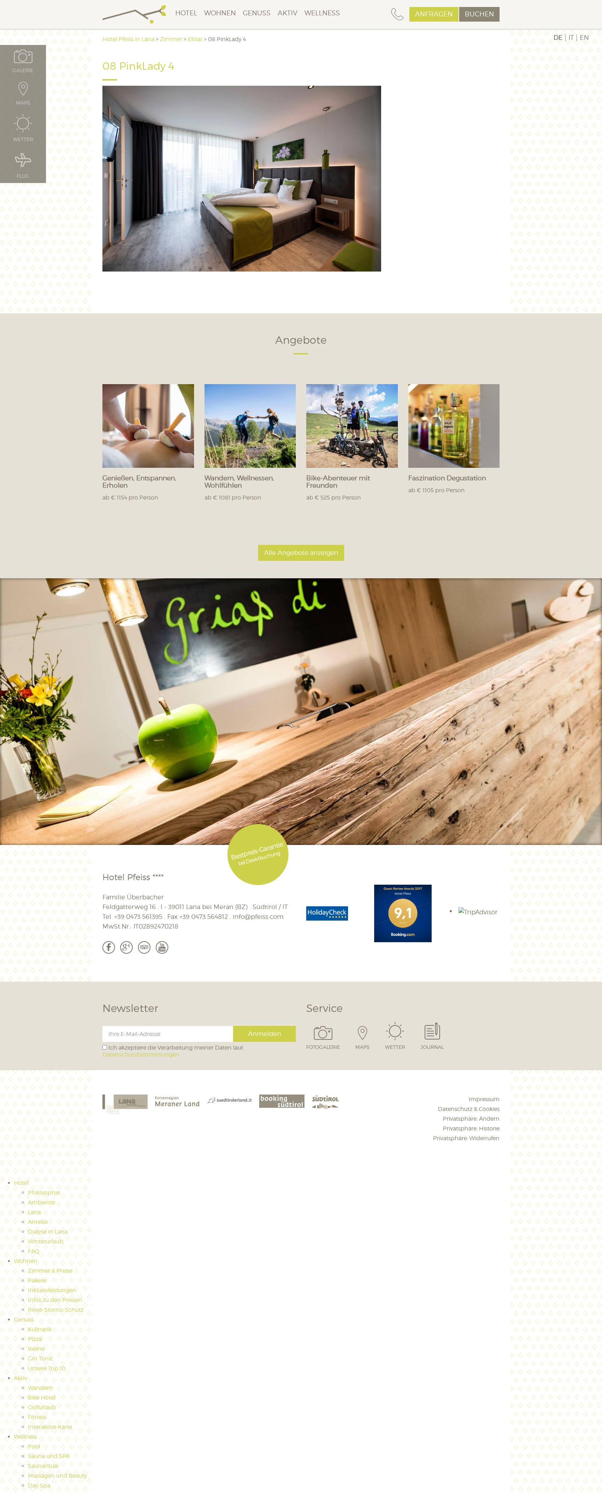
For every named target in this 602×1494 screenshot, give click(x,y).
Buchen (479, 14)
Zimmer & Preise (50, 1270)
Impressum (484, 1099)
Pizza (35, 1339)
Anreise (38, 1222)
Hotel (186, 13)
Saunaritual (43, 1466)
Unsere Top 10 (46, 1368)
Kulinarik (40, 1329)
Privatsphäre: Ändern (471, 1118)
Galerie (23, 70)
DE (558, 38)
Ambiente (41, 1202)
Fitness (37, 1417)
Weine (36, 1349)
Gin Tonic (40, 1358)
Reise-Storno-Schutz (56, 1309)
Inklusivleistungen (52, 1290)
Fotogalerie (323, 1047)
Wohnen (220, 13)
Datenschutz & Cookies (469, 1109)
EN (584, 38)
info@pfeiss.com (258, 916)
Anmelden (264, 1033)
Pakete (37, 1280)
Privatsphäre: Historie (471, 1128)
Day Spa (39, 1485)
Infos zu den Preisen (55, 1300)
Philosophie (44, 1192)
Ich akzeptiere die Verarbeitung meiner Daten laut (172, 1051)
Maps (362, 1047)
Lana (34, 1212)
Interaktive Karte (50, 1427)
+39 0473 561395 (138, 916)
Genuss (257, 13)
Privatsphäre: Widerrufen (466, 1138)
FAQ (33, 1251)
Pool (34, 1446)
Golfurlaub (42, 1407)
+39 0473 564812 (203, 916)
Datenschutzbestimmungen (140, 1054)
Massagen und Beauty (57, 1475)
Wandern (40, 1388)
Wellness (322, 13)
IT (571, 38)
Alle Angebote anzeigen (301, 552)
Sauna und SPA (49, 1456)
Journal (432, 1047)
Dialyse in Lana (48, 1231)
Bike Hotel (41, 1397)
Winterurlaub (45, 1241)
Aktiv (288, 13)
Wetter (395, 1047)
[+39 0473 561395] (397, 14)
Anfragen (434, 14)
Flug (23, 175)
